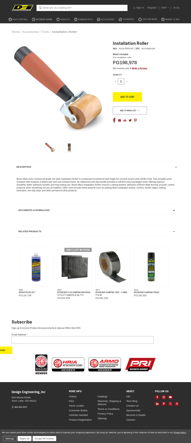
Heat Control (20, 19)
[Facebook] (114, 120)
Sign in (140, 7)
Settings (9, 438)
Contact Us (132, 405)
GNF (164, 7)
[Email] (119, 120)
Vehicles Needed (78, 415)
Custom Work (149, 19)
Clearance (128, 19)
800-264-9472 (21, 407)
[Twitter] (130, 120)
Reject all (24, 438)
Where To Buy (172, 19)
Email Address (19, 334)
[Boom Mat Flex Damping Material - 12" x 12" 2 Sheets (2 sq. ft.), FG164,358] (74, 267)
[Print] (124, 120)
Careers (130, 419)
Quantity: (117, 75)
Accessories (107, 19)
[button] (138, 68)
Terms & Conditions (108, 409)
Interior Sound (44, 19)
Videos (73, 396)
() (177, 7)
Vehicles (65, 19)
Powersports (85, 19)
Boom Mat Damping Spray (146, 292)
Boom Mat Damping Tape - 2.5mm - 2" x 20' (112, 293)
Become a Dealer (136, 415)
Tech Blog (131, 401)
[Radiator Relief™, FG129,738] (36, 267)
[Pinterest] (135, 120)
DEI (128, 396)
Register (152, 7)
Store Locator (76, 405)
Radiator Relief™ (27, 292)
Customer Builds (78, 410)
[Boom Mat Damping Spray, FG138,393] (151, 267)
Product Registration (80, 419)
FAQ (71, 401)
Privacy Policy (105, 413)
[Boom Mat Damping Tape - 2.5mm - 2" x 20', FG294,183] (113, 267)
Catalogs (103, 396)
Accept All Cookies (44, 438)
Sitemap (102, 418)
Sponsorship (133, 410)
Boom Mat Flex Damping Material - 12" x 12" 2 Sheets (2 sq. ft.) (74, 293)
